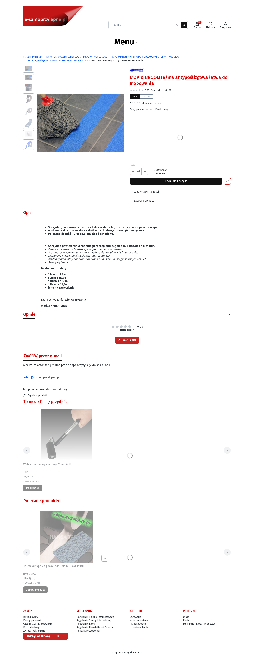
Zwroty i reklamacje (34, 630)
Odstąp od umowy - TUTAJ (43, 636)
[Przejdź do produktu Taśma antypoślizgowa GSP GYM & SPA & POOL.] (66, 537)
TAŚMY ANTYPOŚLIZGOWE (95, 57)
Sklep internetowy (125, 652)
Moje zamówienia (139, 620)
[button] (184, 25)
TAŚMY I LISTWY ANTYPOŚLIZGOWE (62, 57)
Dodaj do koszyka (176, 181)
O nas (186, 616)
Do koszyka (32, 487)
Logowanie (135, 616)
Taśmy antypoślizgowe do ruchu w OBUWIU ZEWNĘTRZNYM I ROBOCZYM (145, 57)
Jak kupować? (30, 616)
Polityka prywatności (88, 630)
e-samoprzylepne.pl (32, 57)
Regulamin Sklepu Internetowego (95, 616)
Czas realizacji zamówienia (37, 623)
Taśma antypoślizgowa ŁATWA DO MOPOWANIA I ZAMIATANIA (55, 60)
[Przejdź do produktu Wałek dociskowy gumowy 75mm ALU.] (66, 435)
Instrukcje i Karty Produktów (199, 623)
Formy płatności (32, 620)
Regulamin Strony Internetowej (94, 620)
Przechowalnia (138, 623)
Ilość (132, 165)
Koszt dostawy (31, 627)
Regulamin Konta (86, 623)
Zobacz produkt (35, 589)
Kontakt (187, 620)
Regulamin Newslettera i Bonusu (95, 627)
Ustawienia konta (139, 627)
